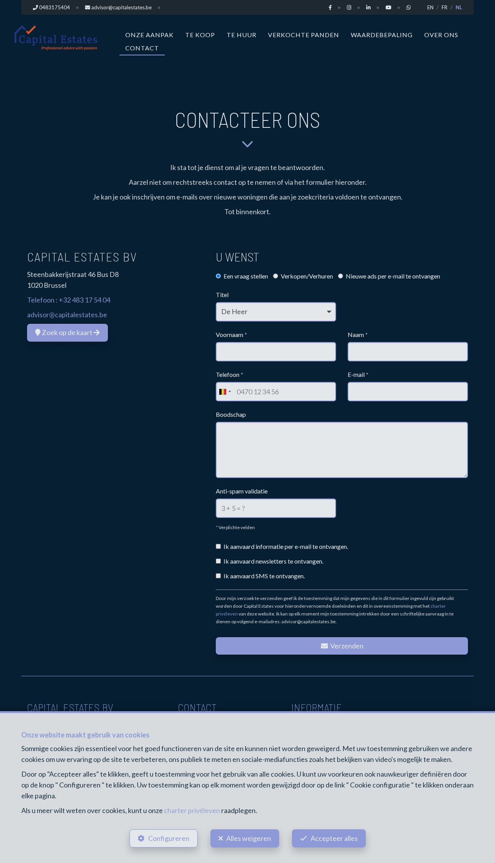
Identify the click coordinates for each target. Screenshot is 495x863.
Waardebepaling (382, 34)
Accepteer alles (334, 838)
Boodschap (231, 414)
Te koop (200, 34)
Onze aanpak (149, 34)
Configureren (168, 838)
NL (459, 7)
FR (444, 7)
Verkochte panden (303, 34)
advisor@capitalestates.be (67, 314)
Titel (222, 294)
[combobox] (224, 391)
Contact (142, 48)
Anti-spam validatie (242, 491)
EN (430, 7)
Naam (358, 334)
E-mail (358, 374)
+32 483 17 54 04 (84, 300)
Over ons (441, 34)
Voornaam (231, 334)
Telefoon (229, 374)
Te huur (241, 34)
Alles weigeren (248, 838)
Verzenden (346, 645)
